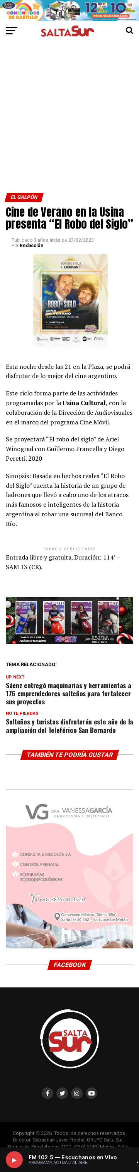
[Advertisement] (69, 119)
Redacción (31, 245)
